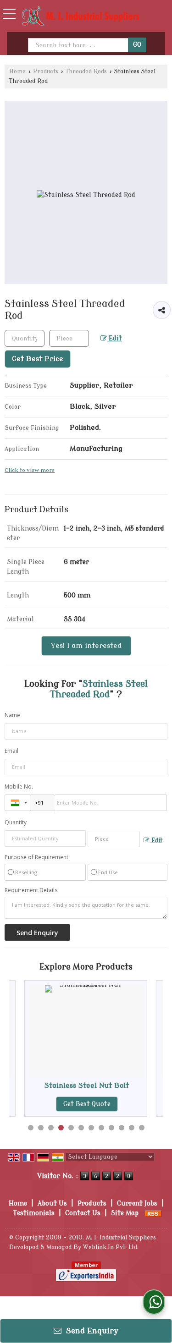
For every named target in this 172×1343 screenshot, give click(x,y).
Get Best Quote (74, 1104)
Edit (114, 338)
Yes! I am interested (86, 645)
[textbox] (69, 338)
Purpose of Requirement (36, 857)
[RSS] (153, 1213)
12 (141, 1127)
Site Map (125, 1213)
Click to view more (30, 470)
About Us (52, 1203)
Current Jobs (137, 1203)
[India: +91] (17, 803)
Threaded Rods (86, 71)
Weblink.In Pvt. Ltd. (111, 1247)
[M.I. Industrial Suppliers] (80, 17)
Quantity (16, 822)
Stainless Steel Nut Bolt (74, 1085)
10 (121, 1127)
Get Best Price (37, 359)
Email (11, 751)
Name (12, 715)
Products (45, 71)
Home (17, 71)
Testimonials (34, 1213)
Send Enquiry (91, 1331)
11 (131, 1127)
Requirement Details (31, 890)
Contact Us (82, 1213)
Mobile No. (19, 786)
